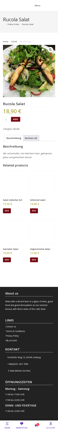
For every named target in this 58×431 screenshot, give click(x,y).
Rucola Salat (27, 24)
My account (11, 340)
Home (5, 41)
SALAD (14, 41)
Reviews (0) (31, 138)
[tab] (13, 138)
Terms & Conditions (15, 331)
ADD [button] (7, 210)
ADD (15, 119)
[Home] (3, 24)
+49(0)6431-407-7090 (17, 364)
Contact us (11, 326)
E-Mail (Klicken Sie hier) (19, 370)
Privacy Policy (12, 335)
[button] (50, 49)
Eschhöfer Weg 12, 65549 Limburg (24, 357)
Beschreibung (14, 138)
